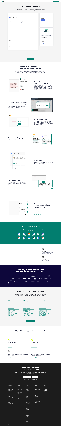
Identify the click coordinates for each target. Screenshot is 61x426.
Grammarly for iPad (10, 402)
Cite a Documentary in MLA (27, 307)
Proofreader (27, 421)
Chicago (16, 17)
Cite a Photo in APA (11, 301)
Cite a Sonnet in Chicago (42, 312)
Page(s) (10, 40)
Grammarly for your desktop (11, 388)
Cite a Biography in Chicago (43, 310)
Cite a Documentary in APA (12, 307)
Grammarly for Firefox (10, 395)
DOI (9, 43)
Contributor (10, 21)
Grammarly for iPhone (10, 401)
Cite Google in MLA (26, 314)
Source (10, 18)
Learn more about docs (37, 214)
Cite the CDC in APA (11, 315)
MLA (13, 17)
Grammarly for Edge (10, 396)
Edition (10, 37)
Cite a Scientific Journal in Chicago (44, 302)
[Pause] (8, 283)
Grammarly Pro (18, 388)
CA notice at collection (37, 401)
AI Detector (27, 390)
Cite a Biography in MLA (27, 310)
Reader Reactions (28, 414)
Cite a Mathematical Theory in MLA (28, 309)
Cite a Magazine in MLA (27, 303)
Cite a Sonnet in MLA (26, 312)
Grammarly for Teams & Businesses (19, 389)
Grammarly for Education (19, 392)
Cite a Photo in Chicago (42, 301)
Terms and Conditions (33, 379)
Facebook (46, 389)
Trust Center (36, 396)
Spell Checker (27, 416)
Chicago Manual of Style (42, 300)
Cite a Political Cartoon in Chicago (44, 313)
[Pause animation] (8, 217)
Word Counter (27, 401)
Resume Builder (27, 415)
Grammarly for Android (10, 403)
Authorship (9, 357)
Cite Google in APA (11, 314)
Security (36, 402)
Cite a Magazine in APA (11, 303)
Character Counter (28, 402)
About (35, 388)
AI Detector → (10, 347)
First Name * (14, 21)
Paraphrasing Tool (28, 395)
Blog (17, 399)
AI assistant (18, 393)
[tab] (16, 27)
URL (9, 46)
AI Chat (27, 397)
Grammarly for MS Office (10, 397)
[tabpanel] (23, 38)
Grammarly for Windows (10, 389)
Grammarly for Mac (10, 390)
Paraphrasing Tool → (34, 357)
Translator (27, 396)
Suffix (34, 21)
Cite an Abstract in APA (11, 311)
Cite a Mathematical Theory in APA (13, 309)
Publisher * (10, 34)
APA (10, 17)
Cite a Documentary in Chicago (44, 307)
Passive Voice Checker (28, 420)
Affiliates (36, 394)
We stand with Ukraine (37, 389)
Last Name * (26, 21)
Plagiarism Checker (28, 388)
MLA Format (25, 300)
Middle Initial (22, 21)
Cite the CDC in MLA (26, 315)
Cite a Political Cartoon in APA (12, 313)
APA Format (10, 300)
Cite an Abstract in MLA (27, 311)
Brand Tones (27, 409)
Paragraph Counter (28, 403)
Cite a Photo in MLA (26, 301)
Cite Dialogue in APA (11, 308)
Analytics (27, 408)
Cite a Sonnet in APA (11, 312)
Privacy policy (36, 397)
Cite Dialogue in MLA (26, 308)
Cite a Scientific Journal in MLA (28, 302)
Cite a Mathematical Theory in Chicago (45, 309)
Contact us (45, 388)
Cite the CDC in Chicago (42, 315)
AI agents (27, 389)
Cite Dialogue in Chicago (42, 308)
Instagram (46, 390)
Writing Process (18, 398)
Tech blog (18, 400)
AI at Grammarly (19, 394)
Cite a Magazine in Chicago (43, 303)
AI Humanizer (27, 391)
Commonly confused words (20, 404)
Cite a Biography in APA (11, 310)
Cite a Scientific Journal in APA (13, 302)
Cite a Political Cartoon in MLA (28, 313)
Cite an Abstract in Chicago (43, 311)
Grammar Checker (34, 347)
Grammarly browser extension (11, 391)
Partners (36, 395)
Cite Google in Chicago (42, 314)
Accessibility (36, 403)
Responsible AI (36, 390)
